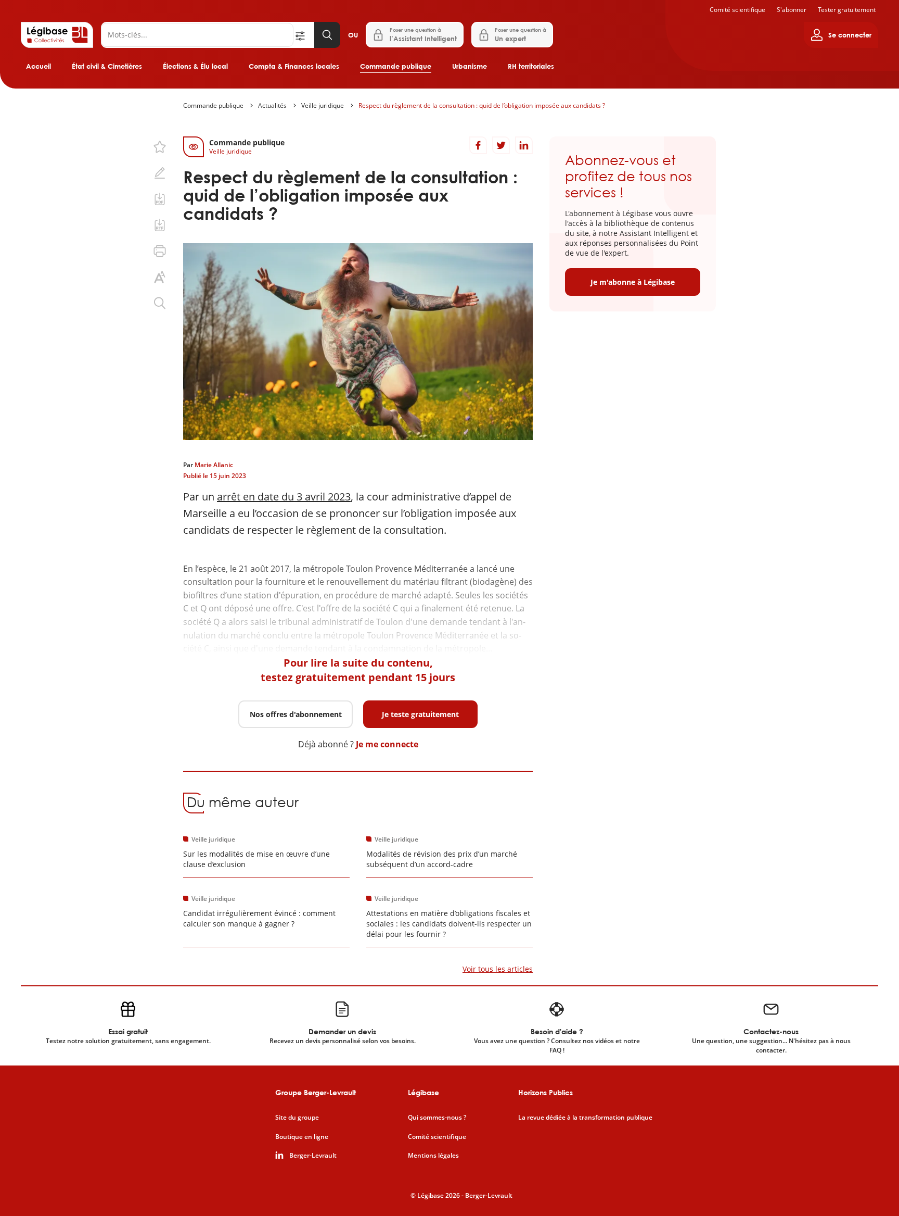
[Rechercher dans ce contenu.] (159, 303)
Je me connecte (387, 744)
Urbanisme (469, 66)
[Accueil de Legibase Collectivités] (57, 35)
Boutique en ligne (301, 1137)
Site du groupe (297, 1117)
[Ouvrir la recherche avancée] (303, 35)
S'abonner (791, 9)
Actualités (272, 105)
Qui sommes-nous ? (437, 1117)
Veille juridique (322, 105)
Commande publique (395, 66)
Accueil (38, 66)
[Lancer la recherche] (327, 35)
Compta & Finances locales (294, 66)
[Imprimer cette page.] (159, 251)
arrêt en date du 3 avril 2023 (284, 497)
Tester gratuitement (847, 9)
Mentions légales (433, 1155)
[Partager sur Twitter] (501, 145)
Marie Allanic (214, 464)
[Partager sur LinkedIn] (524, 145)
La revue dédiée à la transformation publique (585, 1117)
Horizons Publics (545, 1092)
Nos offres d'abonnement (296, 714)
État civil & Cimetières (107, 66)
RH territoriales (531, 66)
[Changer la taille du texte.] (159, 277)
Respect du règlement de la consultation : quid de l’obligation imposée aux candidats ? (481, 105)
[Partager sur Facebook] (478, 145)
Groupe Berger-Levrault (315, 1092)
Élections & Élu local (195, 66)
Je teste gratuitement (420, 714)
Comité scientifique (737, 9)
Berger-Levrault (313, 1155)
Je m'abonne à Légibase (632, 282)
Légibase (423, 1092)
